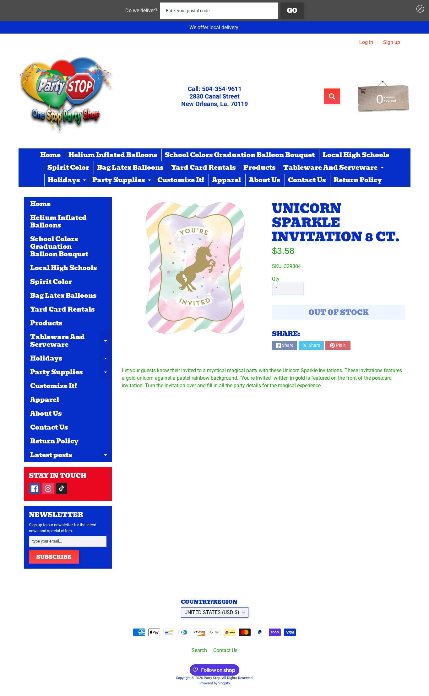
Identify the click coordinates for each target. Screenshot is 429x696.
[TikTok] (61, 488)
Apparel (226, 180)
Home (50, 155)
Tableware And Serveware (334, 168)
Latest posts (71, 456)
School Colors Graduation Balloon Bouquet (240, 155)
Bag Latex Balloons (130, 168)
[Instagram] (48, 488)
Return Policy (358, 180)
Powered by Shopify (214, 683)
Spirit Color (68, 168)
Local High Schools (356, 155)
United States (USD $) (211, 612)
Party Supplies (122, 180)
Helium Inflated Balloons (112, 155)
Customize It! (180, 180)
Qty (276, 279)
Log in (366, 42)
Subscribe (54, 557)
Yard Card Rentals (203, 168)
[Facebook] (34, 488)
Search (199, 650)
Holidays (68, 180)
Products (259, 168)
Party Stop (212, 678)
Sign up (391, 42)
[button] (419, 9)
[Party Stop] (66, 96)
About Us (264, 180)
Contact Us (307, 180)
